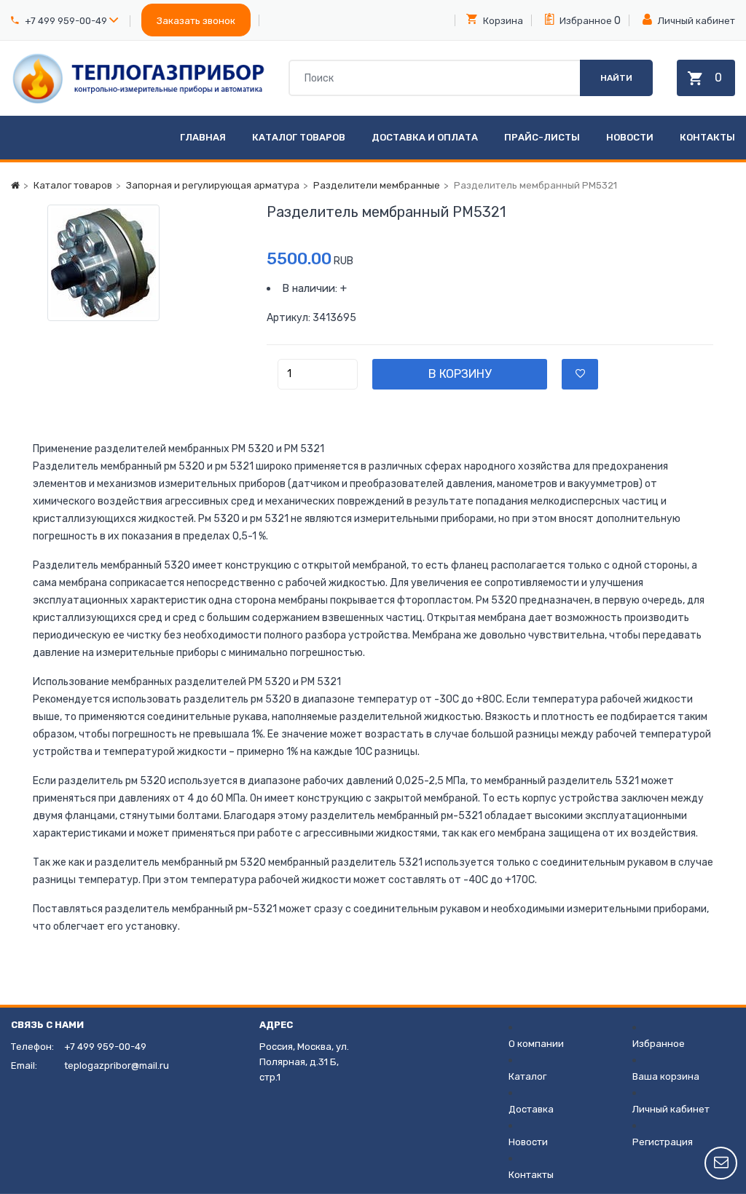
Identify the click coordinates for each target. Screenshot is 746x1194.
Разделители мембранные (376, 185)
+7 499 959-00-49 (66, 20)
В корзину (459, 374)
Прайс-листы (542, 137)
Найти (616, 78)
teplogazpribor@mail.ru (116, 1065)
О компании (536, 1043)
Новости (629, 137)
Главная (203, 137)
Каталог (527, 1076)
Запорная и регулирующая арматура (212, 185)
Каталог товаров (298, 137)
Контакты (707, 137)
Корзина (502, 20)
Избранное (584, 20)
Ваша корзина (665, 1076)
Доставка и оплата (425, 137)
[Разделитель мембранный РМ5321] (138, 263)
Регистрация (662, 1141)
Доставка (531, 1109)
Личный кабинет (695, 20)
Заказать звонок (196, 20)
